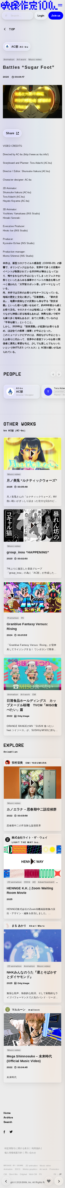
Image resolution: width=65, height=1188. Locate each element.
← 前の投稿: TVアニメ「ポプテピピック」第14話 (59, 1181)
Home (7, 1113)
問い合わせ (30, 1153)
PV (40, 1174)
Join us (55, 15)
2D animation (32, 1165)
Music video (45, 1165)
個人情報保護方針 (13, 1153)
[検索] (6, 15)
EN (55, 1174)
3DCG (18, 1169)
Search (8, 1122)
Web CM (33, 1174)
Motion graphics (30, 1169)
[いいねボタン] (48, 1181)
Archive (8, 1117)
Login (41, 15)
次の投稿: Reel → (6, 1181)
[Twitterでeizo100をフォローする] (11, 1132)
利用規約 (36, 1148)
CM (5, 1174)
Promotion (54, 1169)
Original (23, 1174)
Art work (43, 1169)
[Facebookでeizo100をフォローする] (4, 1132)
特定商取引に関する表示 (17, 1148)
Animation (8, 1169)
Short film (13, 1174)
